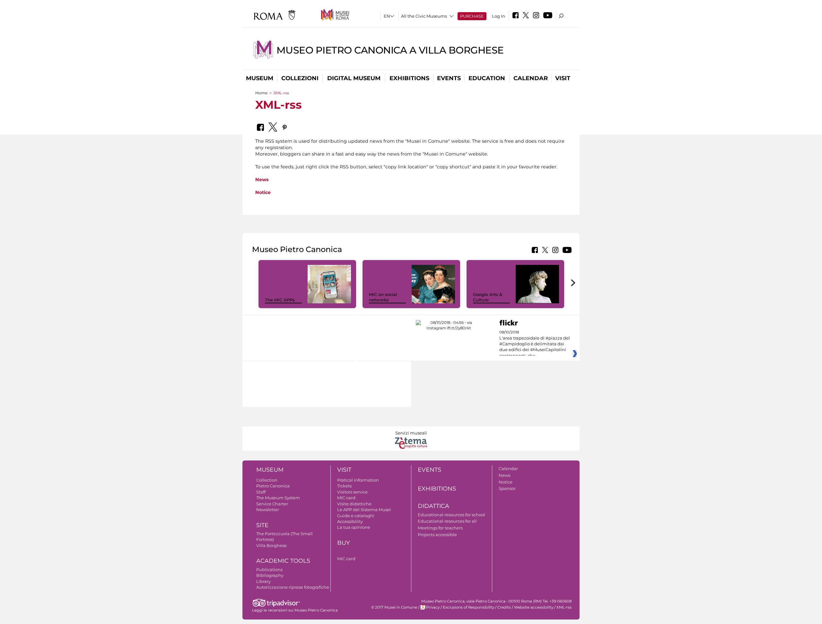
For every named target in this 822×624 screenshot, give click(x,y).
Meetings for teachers (440, 527)
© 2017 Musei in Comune (394, 607)
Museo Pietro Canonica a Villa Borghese (390, 50)
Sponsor (507, 488)
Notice (263, 192)
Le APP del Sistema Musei (364, 509)
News (262, 179)
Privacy (433, 607)
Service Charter (272, 503)
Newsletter (267, 509)
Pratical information (358, 480)
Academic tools (283, 561)
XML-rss (564, 607)
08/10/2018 (534, 344)
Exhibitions (409, 78)
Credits (504, 607)
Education (486, 78)
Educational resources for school (451, 514)
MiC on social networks (383, 297)
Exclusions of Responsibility (468, 607)
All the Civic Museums (424, 16)
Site (262, 525)
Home (261, 92)
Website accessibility (533, 607)
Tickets (344, 485)
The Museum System (278, 497)
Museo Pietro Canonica (316, 610)
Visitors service (352, 491)
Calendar (530, 78)
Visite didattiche (354, 503)
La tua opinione (353, 527)
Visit (562, 78)
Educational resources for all (447, 521)
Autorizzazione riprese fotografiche (292, 587)
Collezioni (300, 78)
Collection (266, 480)
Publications (269, 569)
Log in (498, 16)
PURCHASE (472, 16)
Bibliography (270, 575)
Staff (261, 491)
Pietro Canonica (273, 485)
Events (449, 78)
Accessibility (350, 521)
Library (263, 581)
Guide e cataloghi (355, 515)
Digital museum (353, 78)
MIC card (346, 497)
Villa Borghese (271, 545)
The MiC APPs (280, 299)
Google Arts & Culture (487, 297)
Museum (259, 78)
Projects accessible (437, 534)
